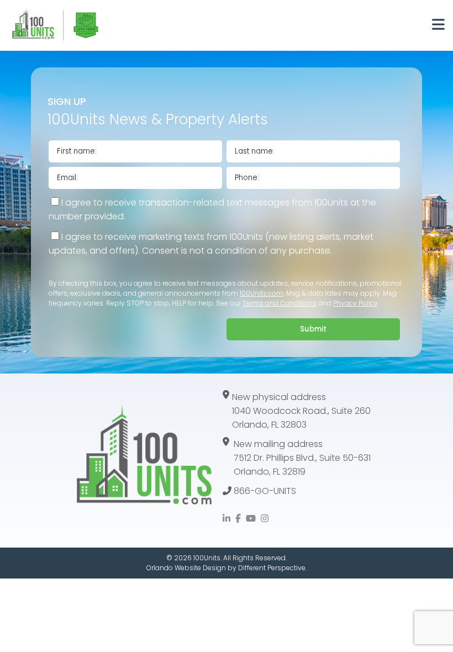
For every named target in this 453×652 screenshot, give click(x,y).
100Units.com (261, 293)
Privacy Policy (355, 303)
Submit (313, 329)
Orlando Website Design (186, 567)
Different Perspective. (272, 567)
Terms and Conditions (280, 303)
